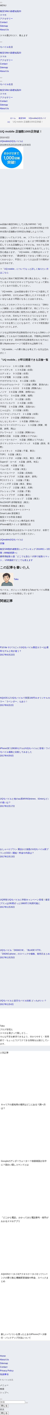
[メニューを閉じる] (1, 2)
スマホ (3, 15)
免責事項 (4, 1374)
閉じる (4, 1406)
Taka (16, 579)
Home (3, 1356)
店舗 (2, 543)
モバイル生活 (6, 47)
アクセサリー (6, 18)
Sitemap (4, 26)
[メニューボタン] (1, 81)
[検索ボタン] (1, 77)
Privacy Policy (6, 1371)
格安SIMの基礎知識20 (10, 11)
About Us (4, 30)
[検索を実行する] (27, 1402)
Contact (3, 22)
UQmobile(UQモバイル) (11, 141)
